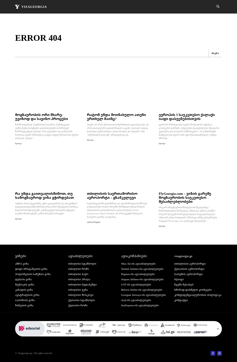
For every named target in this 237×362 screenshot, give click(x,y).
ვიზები (20, 256)
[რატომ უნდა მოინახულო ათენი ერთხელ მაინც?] (118, 91)
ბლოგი (18, 143)
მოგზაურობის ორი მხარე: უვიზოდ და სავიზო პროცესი (41, 116)
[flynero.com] (135, 325)
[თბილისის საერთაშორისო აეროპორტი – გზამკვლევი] (118, 170)
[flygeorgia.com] (184, 325)
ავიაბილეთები (80, 256)
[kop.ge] (135, 332)
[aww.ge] (119, 332)
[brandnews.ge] (86, 332)
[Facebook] (212, 353)
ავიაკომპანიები (134, 256)
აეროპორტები (93, 222)
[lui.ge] (168, 332)
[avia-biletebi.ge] (70, 325)
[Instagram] (219, 353)
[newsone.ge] (184, 332)
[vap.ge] (151, 332)
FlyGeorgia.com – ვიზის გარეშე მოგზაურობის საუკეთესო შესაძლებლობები (185, 197)
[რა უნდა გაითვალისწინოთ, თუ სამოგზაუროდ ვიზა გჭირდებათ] (46, 170)
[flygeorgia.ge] (86, 325)
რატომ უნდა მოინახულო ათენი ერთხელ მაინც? (116, 116)
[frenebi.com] (102, 325)
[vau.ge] (102, 332)
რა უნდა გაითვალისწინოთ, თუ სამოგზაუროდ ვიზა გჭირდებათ (44, 195)
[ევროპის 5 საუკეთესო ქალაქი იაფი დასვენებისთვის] (190, 91)
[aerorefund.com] (168, 325)
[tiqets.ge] (119, 325)
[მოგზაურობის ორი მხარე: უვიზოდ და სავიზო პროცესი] (46, 91)
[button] (218, 7)
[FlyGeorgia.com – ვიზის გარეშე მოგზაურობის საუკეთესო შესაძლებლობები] (190, 170)
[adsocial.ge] (30, 334)
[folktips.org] (200, 332)
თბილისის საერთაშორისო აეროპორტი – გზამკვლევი (112, 195)
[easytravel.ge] (70, 332)
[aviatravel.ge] (200, 325)
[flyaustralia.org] (151, 325)
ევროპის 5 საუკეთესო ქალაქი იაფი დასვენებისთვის (187, 116)
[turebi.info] (53, 332)
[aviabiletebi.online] (53, 325)
